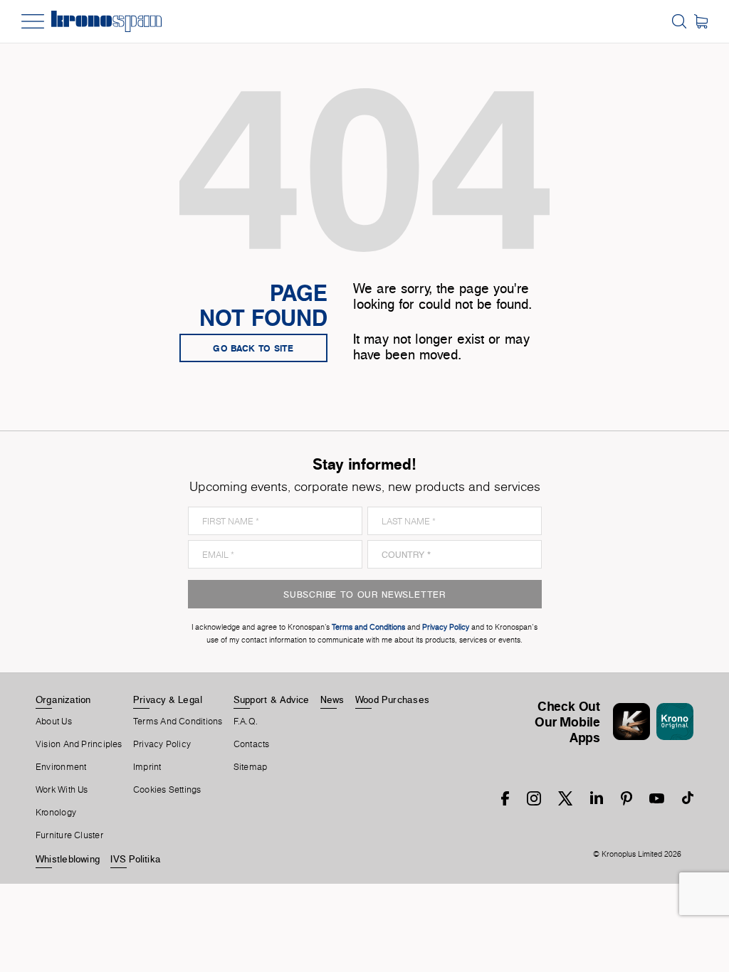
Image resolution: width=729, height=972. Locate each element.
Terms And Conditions (177, 721)
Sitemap (251, 767)
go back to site (253, 348)
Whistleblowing (68, 859)
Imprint (147, 767)
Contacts (252, 744)
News (332, 699)
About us (54, 721)
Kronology (56, 812)
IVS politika (135, 859)
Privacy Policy (162, 744)
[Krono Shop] (701, 21)
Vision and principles (79, 744)
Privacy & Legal (167, 699)
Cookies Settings (167, 790)
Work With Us (62, 790)
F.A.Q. (246, 721)
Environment (61, 767)
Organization (63, 699)
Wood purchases (392, 699)
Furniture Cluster (69, 835)
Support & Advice (272, 699)
